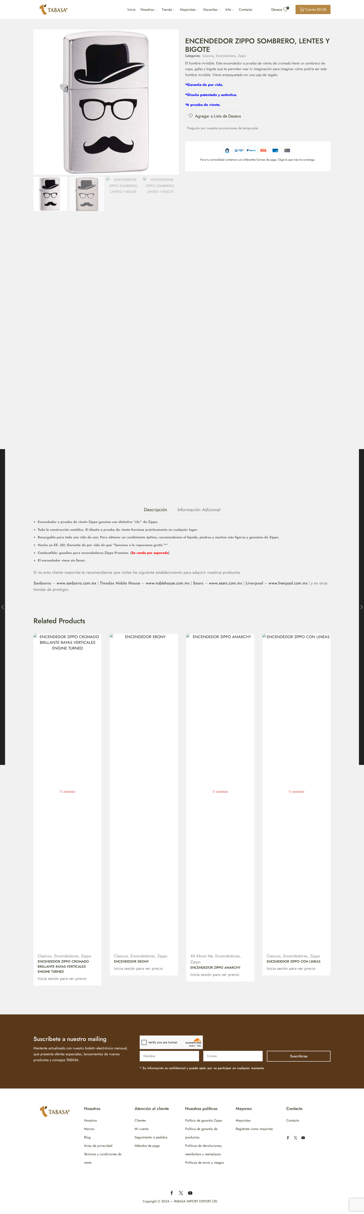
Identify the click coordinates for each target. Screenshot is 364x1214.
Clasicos (207, 55)
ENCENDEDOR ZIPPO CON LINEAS (293, 961)
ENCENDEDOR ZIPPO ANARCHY (215, 967)
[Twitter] (295, 1137)
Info (228, 9)
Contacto (245, 9)
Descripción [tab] (155, 509)
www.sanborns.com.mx (76, 583)
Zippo (242, 55)
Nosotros (147, 9)
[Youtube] (303, 1137)
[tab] (155, 509)
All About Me (201, 956)
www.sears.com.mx (225, 583)
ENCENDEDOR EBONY (131, 961)
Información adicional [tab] (199, 509)
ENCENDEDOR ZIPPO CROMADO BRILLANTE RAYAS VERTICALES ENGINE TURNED (63, 966)
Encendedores (225, 55)
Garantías (210, 9)
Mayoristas (187, 9)
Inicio (131, 9)
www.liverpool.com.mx (288, 583)
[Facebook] (288, 1137)
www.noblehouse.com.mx (167, 583)
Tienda (167, 9)
